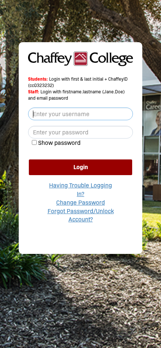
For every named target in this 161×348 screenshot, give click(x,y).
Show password (59, 142)
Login (80, 167)
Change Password (80, 202)
